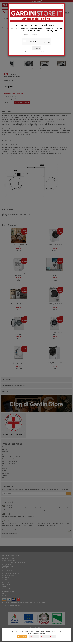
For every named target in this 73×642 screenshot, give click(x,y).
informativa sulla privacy (50, 51)
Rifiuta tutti (33, 637)
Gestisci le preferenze (48, 637)
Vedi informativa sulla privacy (36, 633)
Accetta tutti (22, 637)
